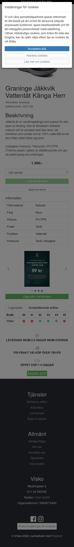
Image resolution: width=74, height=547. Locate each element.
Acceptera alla (37, 49)
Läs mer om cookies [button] (37, 61)
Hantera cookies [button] (37, 55)
